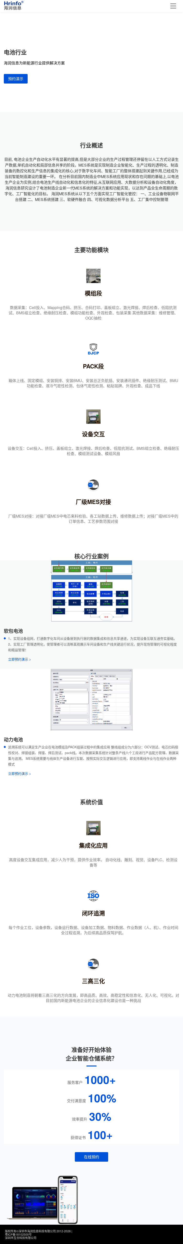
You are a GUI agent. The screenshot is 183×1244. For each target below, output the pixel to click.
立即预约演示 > (19, 659)
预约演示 (15, 78)
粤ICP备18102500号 (18, 1234)
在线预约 (91, 1157)
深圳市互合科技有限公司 (20, 1238)
